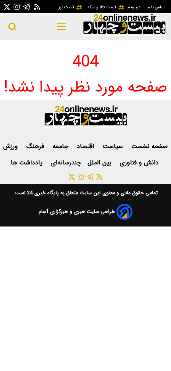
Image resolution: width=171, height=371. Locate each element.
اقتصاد (86, 146)
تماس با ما (156, 7)
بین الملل (100, 163)
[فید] (37, 7)
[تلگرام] (27, 7)
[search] (12, 26)
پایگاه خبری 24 (42, 193)
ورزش (11, 146)
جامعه (61, 146)
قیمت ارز (67, 7)
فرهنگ (36, 146)
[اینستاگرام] (16, 7)
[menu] (61, 27)
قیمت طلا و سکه (102, 7)
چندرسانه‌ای (66, 163)
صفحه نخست (149, 146)
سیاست (114, 146)
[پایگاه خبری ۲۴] (124, 35)
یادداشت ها (28, 163)
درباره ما (134, 7)
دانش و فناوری (140, 163)
